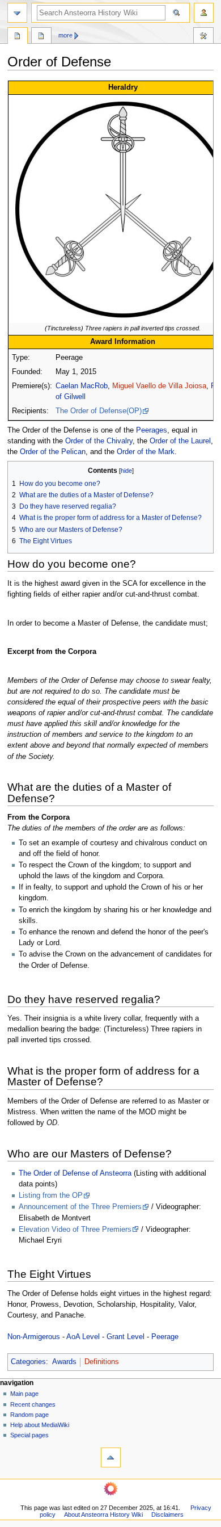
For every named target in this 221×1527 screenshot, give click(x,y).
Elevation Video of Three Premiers (75, 1230)
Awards (64, 1362)
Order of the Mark (146, 452)
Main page (24, 1393)
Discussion (41, 37)
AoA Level (83, 1337)
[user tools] (204, 13)
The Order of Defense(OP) (99, 411)
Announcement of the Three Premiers (80, 1207)
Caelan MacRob (82, 386)
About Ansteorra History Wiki (103, 1514)
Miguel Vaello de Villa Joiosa (159, 386)
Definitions (101, 1362)
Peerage (164, 1337)
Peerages (151, 430)
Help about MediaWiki (39, 1424)
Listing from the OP (51, 1195)
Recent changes (33, 1404)
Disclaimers (167, 1514)
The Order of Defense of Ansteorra (75, 1173)
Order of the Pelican (53, 452)
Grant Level (125, 1337)
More (65, 35)
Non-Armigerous (33, 1337)
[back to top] (111, 1457)
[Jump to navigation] (17, 13)
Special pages (29, 1435)
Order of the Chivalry (99, 441)
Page (17, 37)
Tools (203, 37)
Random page (29, 1414)
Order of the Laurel (180, 441)
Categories (28, 1362)
